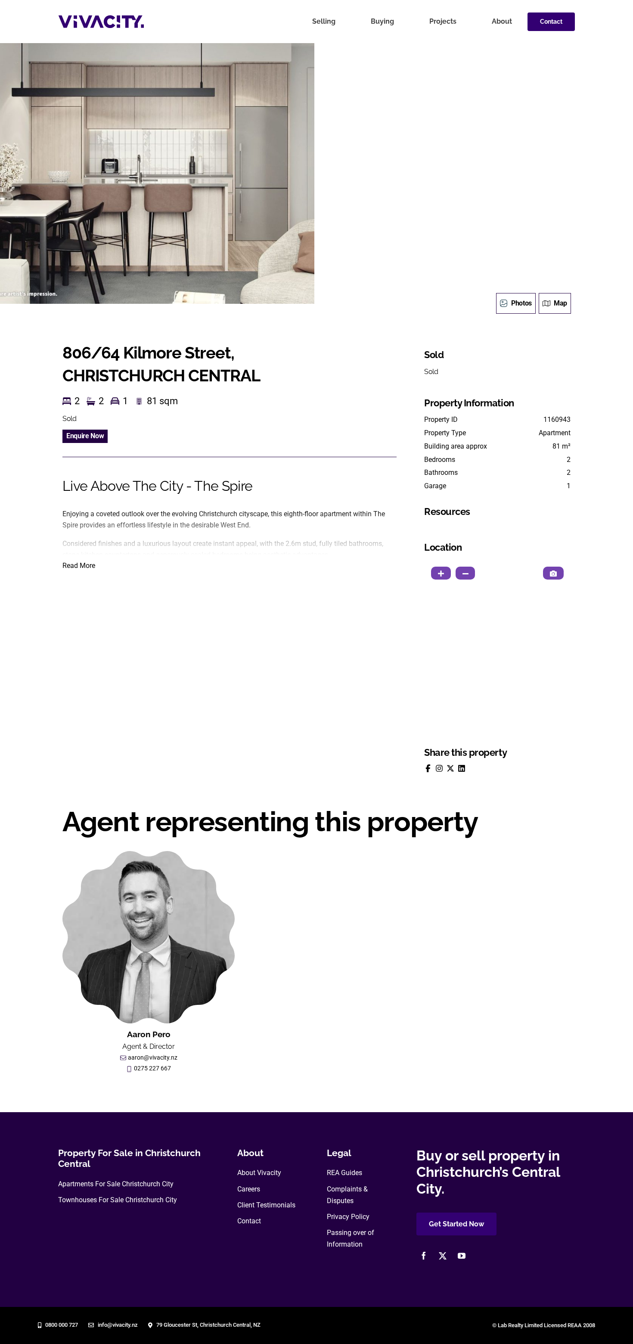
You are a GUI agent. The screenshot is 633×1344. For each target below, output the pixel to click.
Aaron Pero (149, 1034)
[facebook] (423, 1255)
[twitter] (442, 1255)
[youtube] (461, 1255)
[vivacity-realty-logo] (101, 18)
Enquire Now (85, 436)
